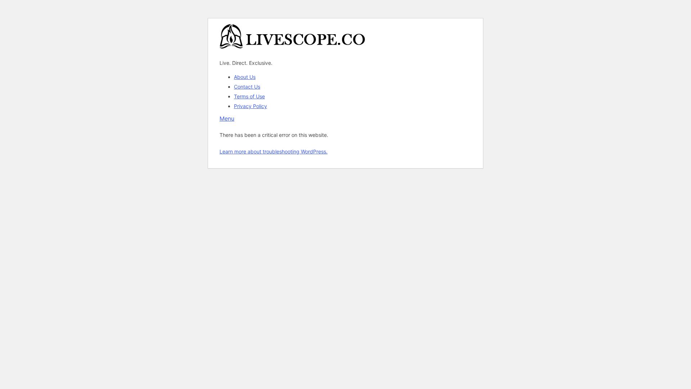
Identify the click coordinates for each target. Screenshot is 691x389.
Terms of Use (249, 96)
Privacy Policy (250, 106)
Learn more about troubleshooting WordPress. (274, 151)
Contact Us (247, 87)
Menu (227, 118)
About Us (245, 77)
